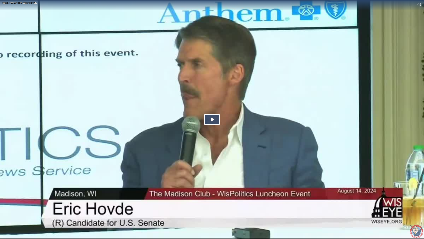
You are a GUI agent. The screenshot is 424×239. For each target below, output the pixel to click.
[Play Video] (212, 119)
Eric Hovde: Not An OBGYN (19, 3)
